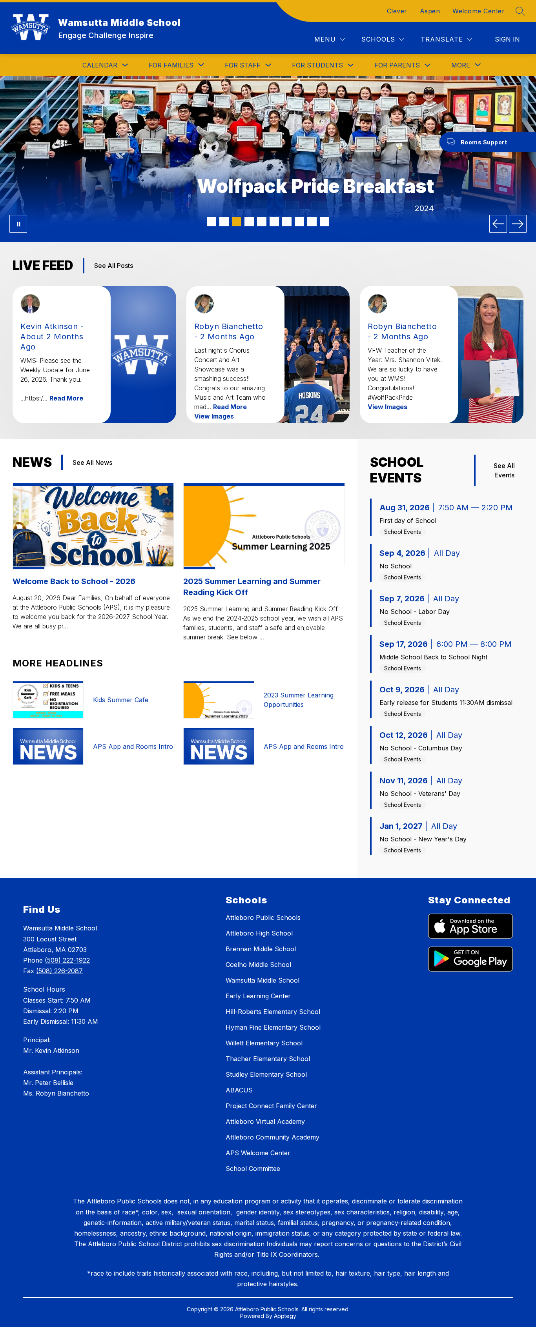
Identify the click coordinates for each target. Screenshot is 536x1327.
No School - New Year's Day (423, 839)
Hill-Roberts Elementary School (273, 1012)
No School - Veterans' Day (419, 793)
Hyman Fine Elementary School (273, 1027)
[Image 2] (224, 221)
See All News (92, 462)
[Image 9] (312, 221)
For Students (317, 65)
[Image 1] (211, 221)
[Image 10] (324, 221)
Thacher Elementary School (268, 1059)
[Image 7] (287, 221)
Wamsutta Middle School (262, 980)
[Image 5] (261, 221)
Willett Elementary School (264, 1043)
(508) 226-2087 (59, 971)
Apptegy (285, 1315)
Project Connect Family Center (271, 1106)
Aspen (430, 11)
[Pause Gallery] (18, 224)
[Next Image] (518, 224)
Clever (397, 11)
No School (395, 566)
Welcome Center (478, 11)
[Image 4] (249, 221)
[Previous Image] (498, 224)
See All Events (504, 470)
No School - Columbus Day (420, 748)
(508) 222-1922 (67, 960)
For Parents (397, 65)
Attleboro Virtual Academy (265, 1121)
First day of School (407, 520)
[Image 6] (274, 221)
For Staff (243, 65)
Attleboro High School (259, 933)
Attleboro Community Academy (272, 1137)
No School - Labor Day (414, 611)
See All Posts (113, 265)
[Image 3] (236, 221)
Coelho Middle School (258, 964)
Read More (66, 398)
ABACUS (239, 1090)
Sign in (507, 39)
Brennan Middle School (261, 949)
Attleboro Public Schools (263, 917)
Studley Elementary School (266, 1074)
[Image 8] (299, 221)
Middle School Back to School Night (433, 657)
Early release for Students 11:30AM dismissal (445, 702)
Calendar (99, 65)
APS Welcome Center (258, 1153)
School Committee (253, 1168)
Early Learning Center (258, 996)
